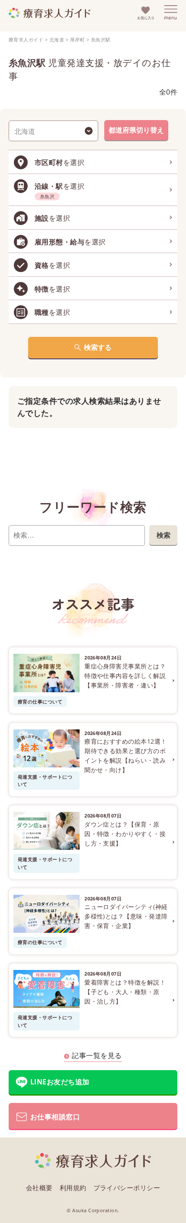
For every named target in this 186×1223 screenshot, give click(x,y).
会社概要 (39, 1187)
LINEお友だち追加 (60, 1082)
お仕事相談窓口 (55, 1117)
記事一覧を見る (97, 1055)
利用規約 (73, 1187)
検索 (163, 535)
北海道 (56, 39)
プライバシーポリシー (126, 1187)
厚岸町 (77, 39)
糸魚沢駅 (101, 39)
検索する (98, 347)
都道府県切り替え (136, 130)
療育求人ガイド (26, 39)
